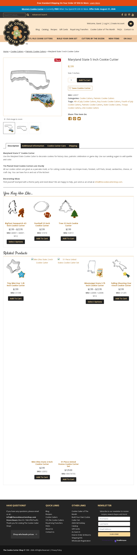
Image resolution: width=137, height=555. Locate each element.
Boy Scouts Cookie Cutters (108, 101)
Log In (106, 23)
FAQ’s (119, 29)
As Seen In (76, 532)
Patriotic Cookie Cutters (35, 51)
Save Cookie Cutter (81, 88)
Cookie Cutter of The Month (102, 29)
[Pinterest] (129, 15)
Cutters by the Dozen (93, 38)
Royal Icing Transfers (79, 29)
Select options (16, 241)
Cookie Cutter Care (56, 145)
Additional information (33, 145)
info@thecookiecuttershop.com (108, 182)
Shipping (73, 145)
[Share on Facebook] (70, 118)
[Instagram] (126, 15)
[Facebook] (122, 15)
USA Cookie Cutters (90, 108)
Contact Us (129, 29)
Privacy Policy (57, 550)
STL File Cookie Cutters (40, 38)
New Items (114, 38)
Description (13, 145)
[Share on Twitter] (79, 118)
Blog (38, 29)
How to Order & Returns (81, 535)
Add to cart (84, 80)
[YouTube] (133, 15)
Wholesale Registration (81, 541)
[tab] (13, 145)
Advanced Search (39, 14)
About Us (49, 529)
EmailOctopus (121, 540)
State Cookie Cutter (112, 104)
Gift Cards (63, 29)
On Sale (128, 38)
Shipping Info (77, 538)
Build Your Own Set (67, 38)
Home (6, 51)
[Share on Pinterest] (74, 118)
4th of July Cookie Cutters (85, 101)
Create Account (117, 23)
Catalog (45, 29)
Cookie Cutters (17, 51)
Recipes (54, 29)
